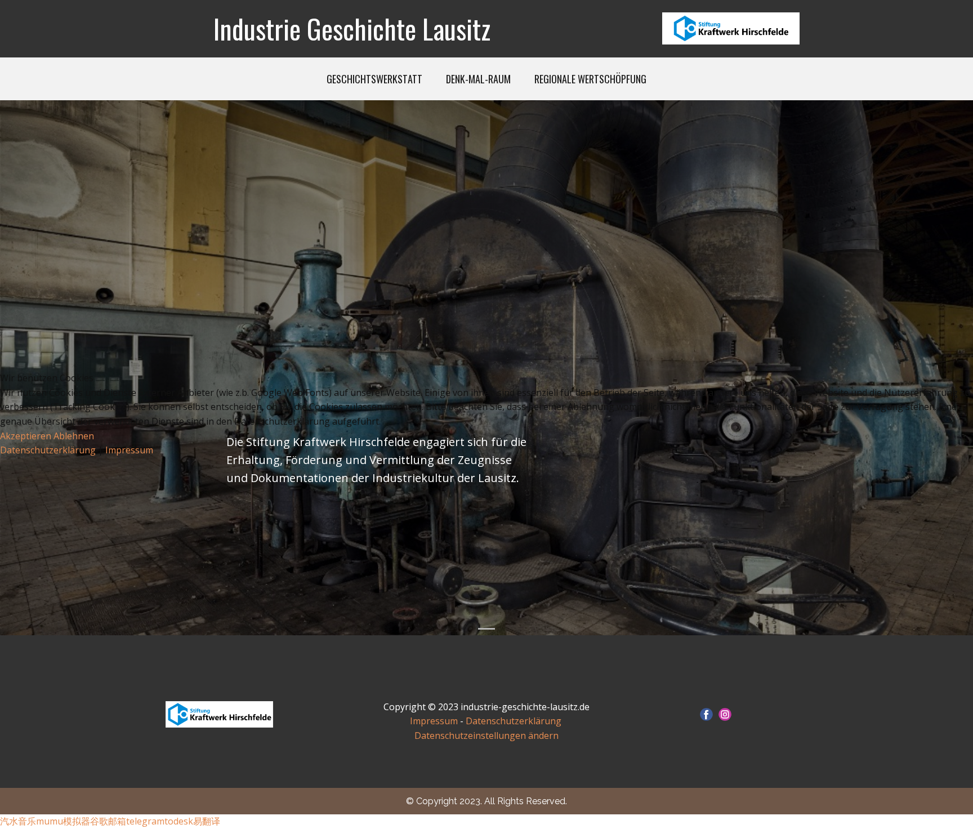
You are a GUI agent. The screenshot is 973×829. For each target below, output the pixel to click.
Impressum (129, 450)
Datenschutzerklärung (49, 450)
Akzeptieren (25, 436)
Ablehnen (73, 436)
